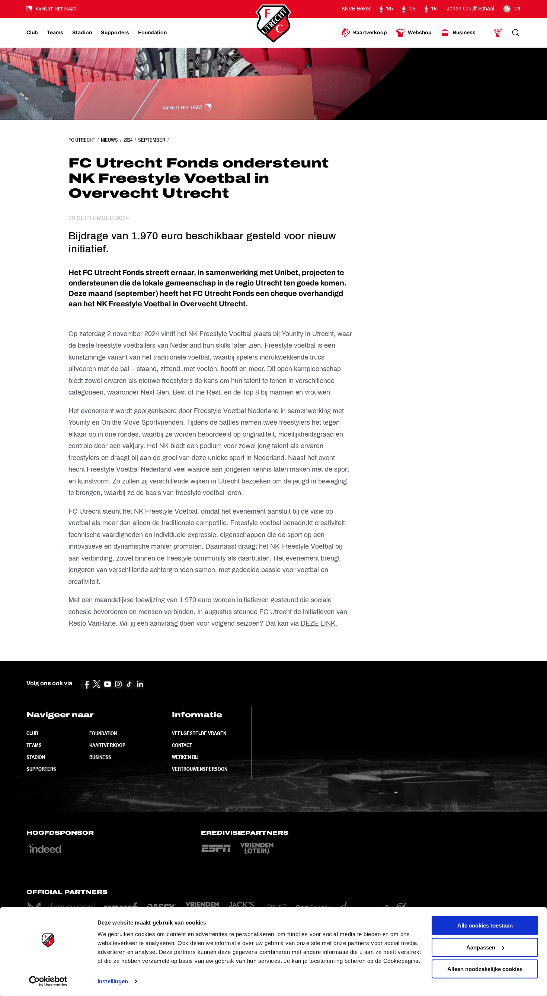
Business (100, 757)
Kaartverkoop (107, 745)
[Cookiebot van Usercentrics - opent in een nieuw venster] (48, 981)
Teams (34, 745)
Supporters (41, 769)
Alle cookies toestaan (485, 925)
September (151, 140)
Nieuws (109, 140)
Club (32, 733)
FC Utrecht (81, 140)
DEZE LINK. (319, 623)
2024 (128, 140)
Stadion (35, 757)
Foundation (103, 733)
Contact (182, 745)
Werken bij (185, 757)
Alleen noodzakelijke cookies (484, 969)
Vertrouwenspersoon (199, 769)
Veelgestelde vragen (199, 733)
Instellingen (112, 981)
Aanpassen (480, 947)
